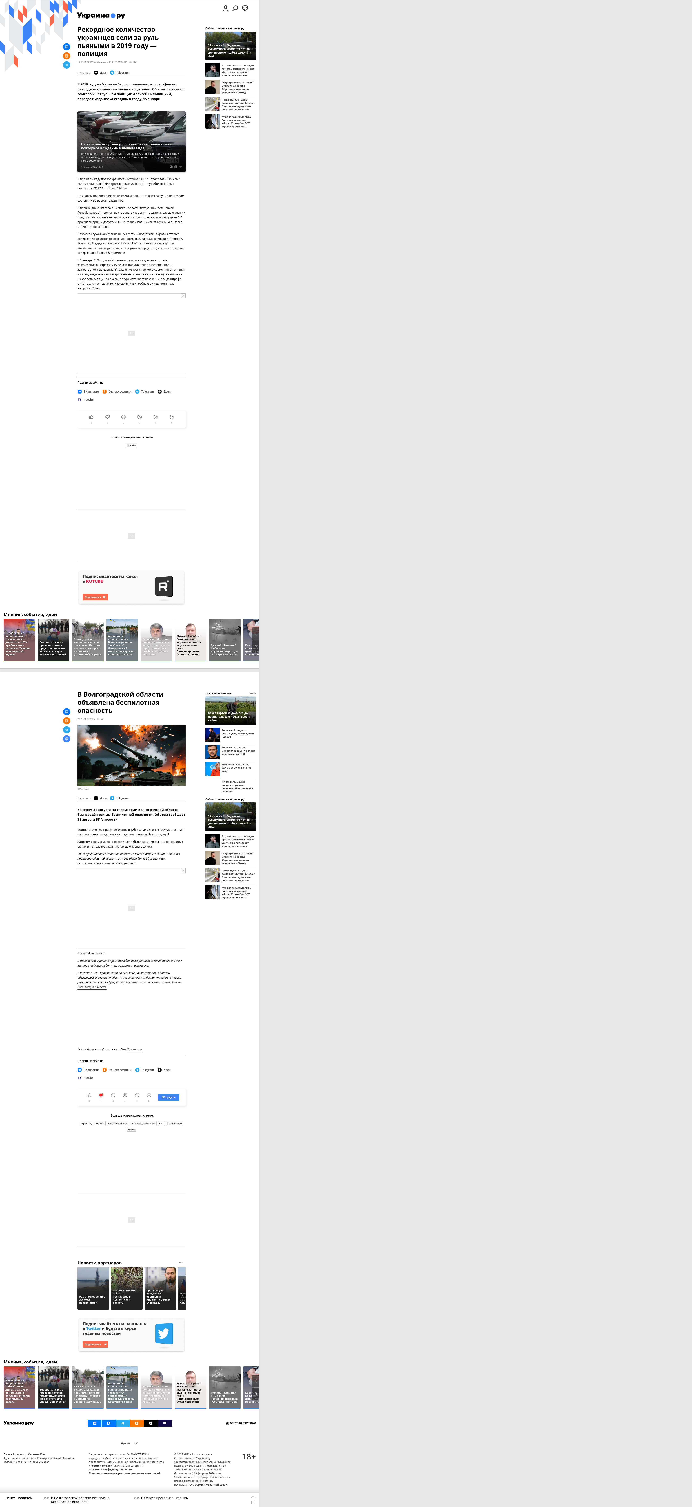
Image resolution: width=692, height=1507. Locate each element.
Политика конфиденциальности (110, 1469)
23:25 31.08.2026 (86, 719)
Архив (125, 1443)
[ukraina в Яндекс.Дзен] (151, 1423)
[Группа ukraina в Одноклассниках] (137, 1423)
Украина (131, 445)
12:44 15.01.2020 (86, 62)
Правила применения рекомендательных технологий (125, 1473)
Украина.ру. (134, 1049)
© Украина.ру (83, 789)
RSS (136, 1443)
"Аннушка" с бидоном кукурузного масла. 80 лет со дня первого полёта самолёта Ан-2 (229, 50)
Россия (131, 1129)
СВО (161, 1123)
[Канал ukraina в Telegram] (123, 1423)
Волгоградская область (143, 1123)
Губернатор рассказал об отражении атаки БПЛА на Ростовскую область (129, 984)
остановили (135, 179)
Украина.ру (86, 1123)
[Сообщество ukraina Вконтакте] (94, 1423)
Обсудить (169, 1097)
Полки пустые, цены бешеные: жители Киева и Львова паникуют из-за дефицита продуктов (238, 104)
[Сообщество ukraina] (109, 1423)
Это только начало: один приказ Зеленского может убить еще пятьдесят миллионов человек (238, 70)
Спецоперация (174, 1123)
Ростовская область (118, 1123)
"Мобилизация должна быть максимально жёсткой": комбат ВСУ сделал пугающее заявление (236, 121)
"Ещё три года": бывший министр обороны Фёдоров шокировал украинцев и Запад (238, 87)
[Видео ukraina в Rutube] (165, 1423)
